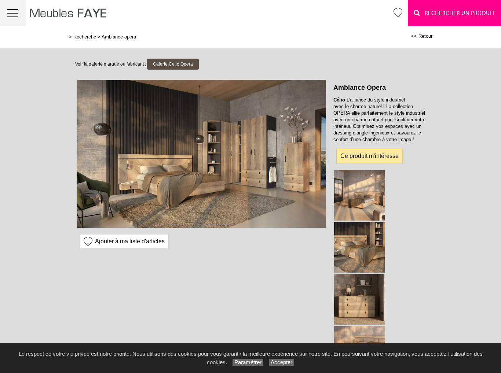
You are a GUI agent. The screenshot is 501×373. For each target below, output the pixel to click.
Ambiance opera (119, 37)
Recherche (84, 37)
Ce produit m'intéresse (369, 156)
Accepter (281, 362)
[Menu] (13, 13)
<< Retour (421, 36)
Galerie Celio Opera (173, 64)
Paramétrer (248, 362)
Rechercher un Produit (457, 13)
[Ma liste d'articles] (398, 13)
